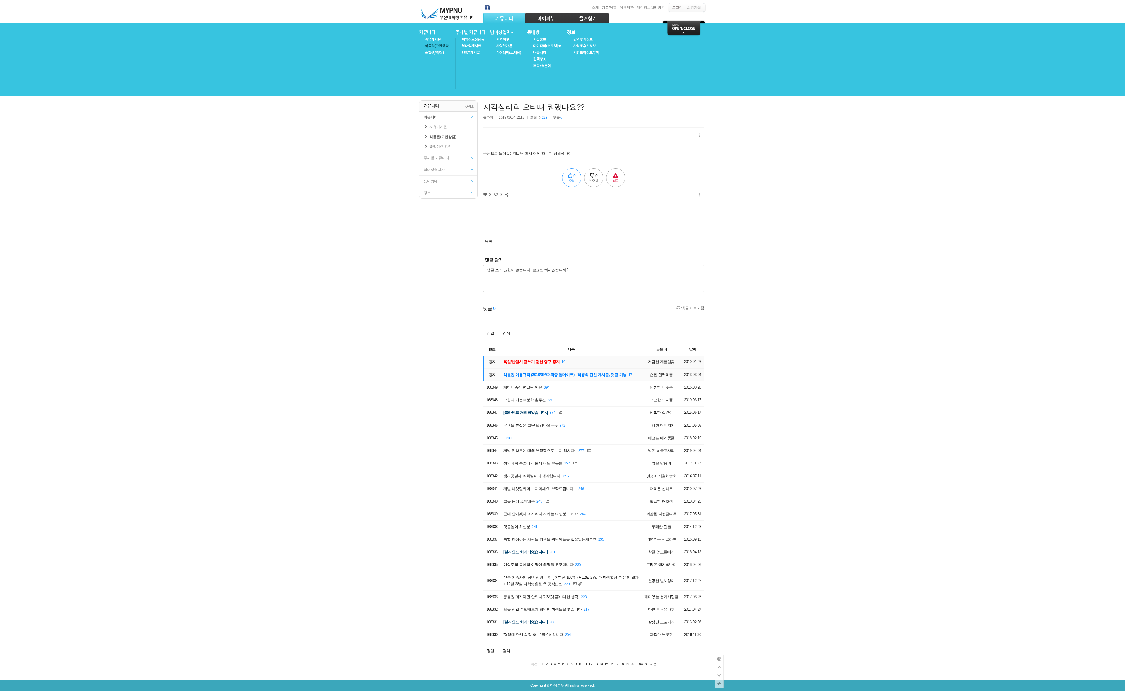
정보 (571, 32)
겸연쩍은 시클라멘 (661, 539)
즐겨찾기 (588, 18)
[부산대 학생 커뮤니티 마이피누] (448, 12)
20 (632, 664)
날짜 (692, 349)
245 (539, 501)
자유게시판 (433, 39)
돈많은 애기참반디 (661, 564)
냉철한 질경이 (661, 412)
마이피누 (546, 18)
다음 (653, 664)
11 (585, 664)
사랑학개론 (504, 46)
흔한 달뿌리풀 (661, 374)
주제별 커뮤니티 (470, 32)
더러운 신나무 (661, 488)
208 (552, 622)
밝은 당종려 (661, 463)
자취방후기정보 (584, 46)
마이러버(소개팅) (508, 53)
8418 (643, 664)
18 (622, 664)
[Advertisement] (593, 212)
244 (583, 514)
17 (630, 375)
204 (568, 634)
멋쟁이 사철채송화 (661, 476)
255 (566, 476)
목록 (488, 241)
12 (590, 664)
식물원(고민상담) (437, 46)
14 (601, 664)
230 (578, 564)
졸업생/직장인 (435, 53)
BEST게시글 (471, 53)
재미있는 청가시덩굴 (661, 597)
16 (611, 664)
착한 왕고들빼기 (661, 552)
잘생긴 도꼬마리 (661, 622)
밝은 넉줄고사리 (661, 450)
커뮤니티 (504, 18)
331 (509, 438)
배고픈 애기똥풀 (661, 438)
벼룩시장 (539, 53)
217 (586, 609)
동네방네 (535, 32)
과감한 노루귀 (661, 634)
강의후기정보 (583, 39)
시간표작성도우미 (586, 53)
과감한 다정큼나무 (661, 514)
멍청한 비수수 (661, 387)
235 (601, 539)
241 (535, 527)
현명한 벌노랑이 (661, 580)
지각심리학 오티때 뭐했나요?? (533, 107)
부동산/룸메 (542, 66)
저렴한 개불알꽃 (661, 362)
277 (581, 450)
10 (563, 362)
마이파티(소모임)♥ (547, 46)
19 (627, 664)
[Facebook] (487, 7)
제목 (571, 349)
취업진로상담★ (473, 39)
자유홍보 (539, 39)
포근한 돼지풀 (661, 400)
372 (562, 425)
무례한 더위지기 (661, 425)
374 (552, 412)
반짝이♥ (502, 39)
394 (547, 387)
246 (581, 489)
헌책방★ (539, 59)
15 (606, 664)
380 (550, 400)
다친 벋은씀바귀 (661, 609)
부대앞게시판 (471, 46)
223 (584, 597)
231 (552, 552)
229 (567, 584)
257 (567, 463)
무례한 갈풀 (661, 527)
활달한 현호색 (661, 501)
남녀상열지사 (502, 32)
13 (596, 664)
